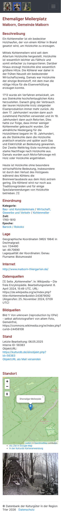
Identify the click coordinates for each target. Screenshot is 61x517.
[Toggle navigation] (53, 6)
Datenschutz (26, 509)
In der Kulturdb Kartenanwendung (26, 448)
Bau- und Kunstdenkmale (18, 209)
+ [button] (7, 381)
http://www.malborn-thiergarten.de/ (25, 269)
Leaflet (28, 443)
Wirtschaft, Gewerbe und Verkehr (27, 211)
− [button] (7, 386)
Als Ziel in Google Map (20, 445)
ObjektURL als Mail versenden (22, 359)
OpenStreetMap (40, 443)
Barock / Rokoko (13, 226)
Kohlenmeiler (41, 212)
